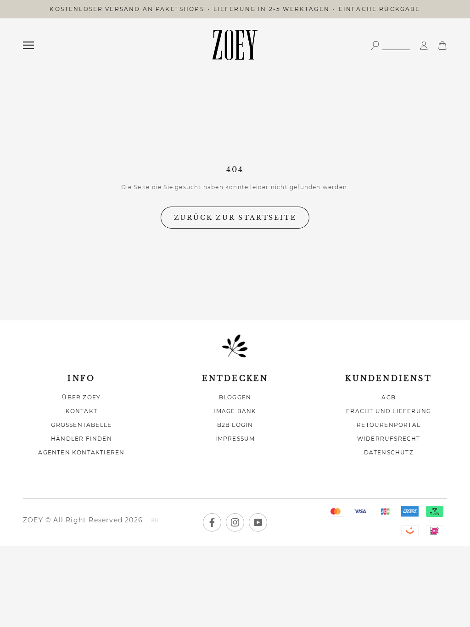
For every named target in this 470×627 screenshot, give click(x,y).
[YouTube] (258, 522)
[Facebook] (212, 522)
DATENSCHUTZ (389, 452)
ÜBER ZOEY (81, 397)
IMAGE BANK (234, 411)
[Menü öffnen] (28, 45)
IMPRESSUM (235, 438)
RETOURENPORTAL (388, 424)
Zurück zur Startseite (235, 217)
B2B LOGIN (235, 424)
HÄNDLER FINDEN (81, 438)
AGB (388, 397)
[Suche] (390, 45)
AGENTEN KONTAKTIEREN (81, 452)
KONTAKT (81, 411)
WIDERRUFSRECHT (388, 438)
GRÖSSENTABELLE (81, 424)
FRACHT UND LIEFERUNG (388, 411)
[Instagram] (235, 522)
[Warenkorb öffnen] (442, 44)
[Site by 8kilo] (155, 521)
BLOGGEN (235, 397)
